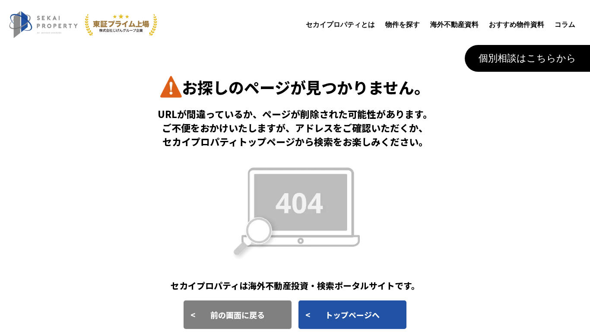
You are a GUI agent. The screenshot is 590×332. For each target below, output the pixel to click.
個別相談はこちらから (527, 58)
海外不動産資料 (454, 24)
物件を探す (402, 24)
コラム (565, 24)
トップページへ (352, 314)
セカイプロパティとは (340, 24)
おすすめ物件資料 (516, 24)
